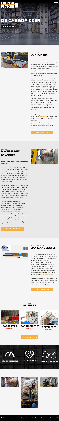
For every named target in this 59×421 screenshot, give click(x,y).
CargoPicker (43, 116)
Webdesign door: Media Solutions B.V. (47, 418)
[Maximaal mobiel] (14, 251)
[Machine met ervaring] (44, 156)
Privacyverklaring (13, 418)
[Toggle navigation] (56, 3)
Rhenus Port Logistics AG (8, 167)
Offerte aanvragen (42, 132)
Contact (3, 418)
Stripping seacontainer (47, 274)
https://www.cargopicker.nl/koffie (40, 124)
